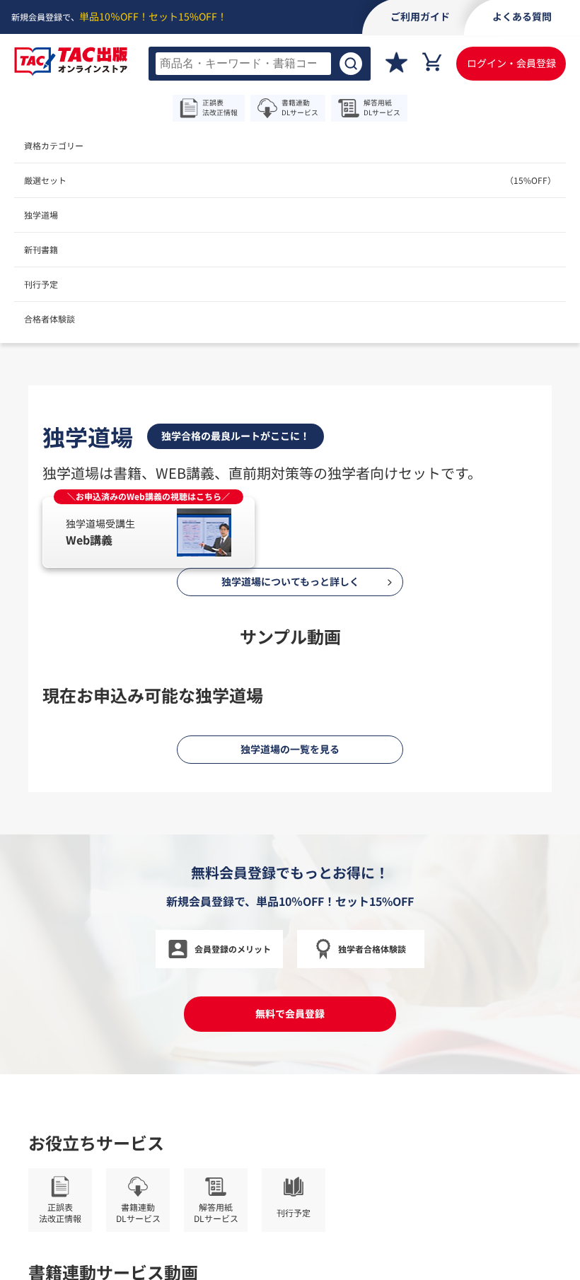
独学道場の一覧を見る (290, 749)
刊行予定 (41, 284)
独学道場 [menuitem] (41, 215)
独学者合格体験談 (372, 949)
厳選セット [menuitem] (290, 180)
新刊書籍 (41, 249)
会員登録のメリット (233, 949)
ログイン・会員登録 (511, 63)
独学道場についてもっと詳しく (290, 581)
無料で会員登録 (290, 1013)
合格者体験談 (49, 319)
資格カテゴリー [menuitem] (53, 145)
